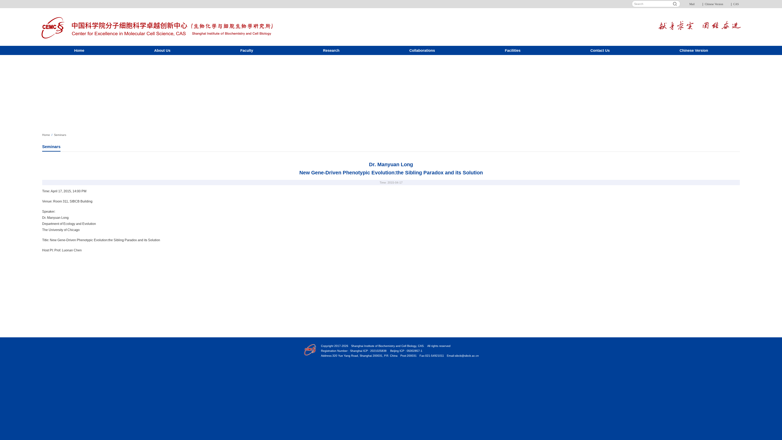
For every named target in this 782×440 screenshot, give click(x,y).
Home (46, 134)
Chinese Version (714, 4)
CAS (736, 4)
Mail (692, 4)
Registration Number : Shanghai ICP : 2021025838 (354, 350)
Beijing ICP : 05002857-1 (405, 350)
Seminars (60, 134)
